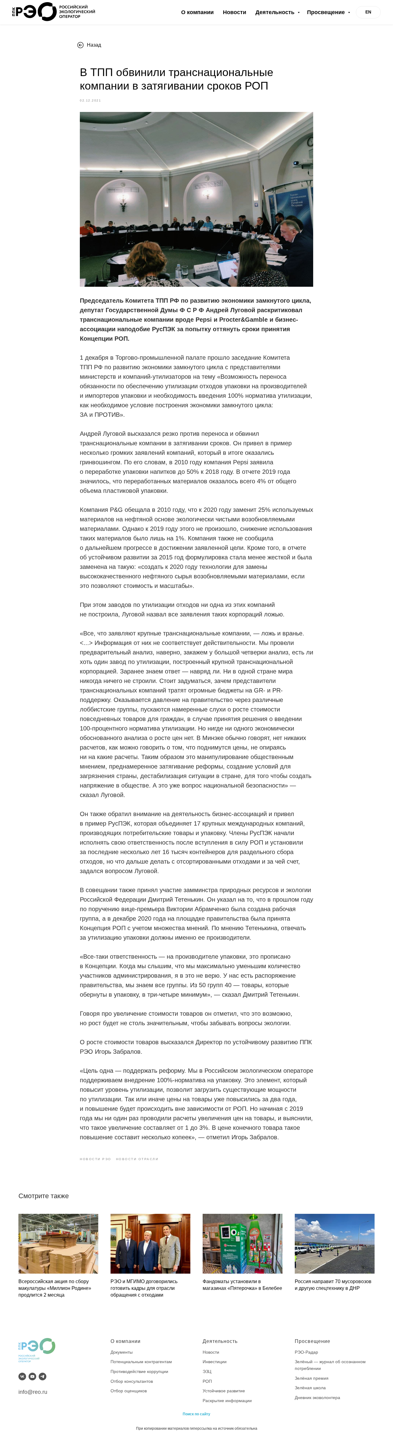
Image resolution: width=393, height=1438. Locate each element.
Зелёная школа (310, 1387)
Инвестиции (215, 1361)
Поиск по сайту (196, 1414)
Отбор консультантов (132, 1381)
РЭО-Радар (306, 1352)
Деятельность (275, 12)
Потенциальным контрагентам (141, 1361)
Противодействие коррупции (139, 1371)
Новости (234, 12)
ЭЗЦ (207, 1371)
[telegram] (42, 1376)
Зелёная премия (312, 1378)
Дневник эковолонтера (317, 1397)
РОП (207, 1381)
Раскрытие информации (227, 1400)
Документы (122, 1352)
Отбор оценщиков (129, 1390)
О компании (197, 12)
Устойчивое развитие (224, 1390)
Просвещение (326, 12)
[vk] (22, 1376)
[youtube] (32, 1376)
